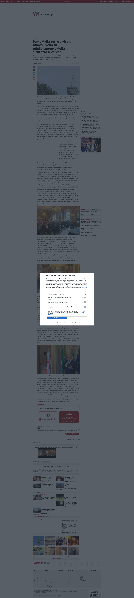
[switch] (84, 297)
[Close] (91, 275)
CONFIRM (57, 317)
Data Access (67, 322)
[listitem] (67, 294)
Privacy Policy (75, 322)
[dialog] (67, 299)
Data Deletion (59, 322)
